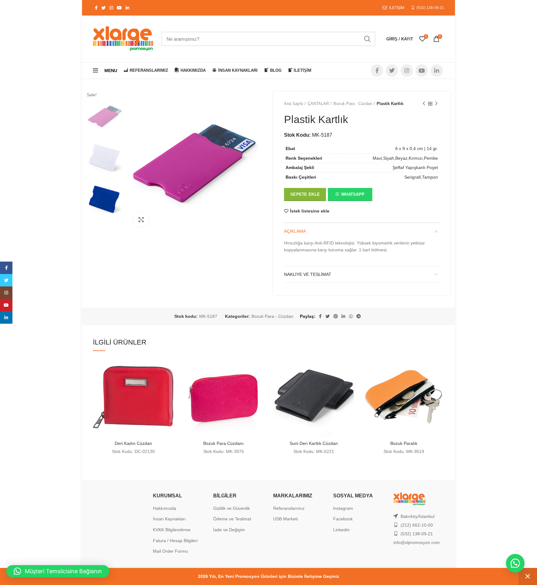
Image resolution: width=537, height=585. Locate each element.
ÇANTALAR (318, 103)
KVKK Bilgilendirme (171, 529)
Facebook (343, 518)
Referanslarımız (289, 508)
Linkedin (341, 529)
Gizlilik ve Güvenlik (231, 508)
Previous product (424, 104)
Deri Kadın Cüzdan (133, 443)
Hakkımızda (164, 508)
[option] (105, 117)
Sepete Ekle (305, 194)
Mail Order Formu (170, 551)
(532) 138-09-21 (430, 8)
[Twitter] (6, 280)
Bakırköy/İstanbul (417, 516)
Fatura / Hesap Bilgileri (175, 540)
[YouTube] (6, 305)
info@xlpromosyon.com (416, 542)
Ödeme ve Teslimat (232, 518)
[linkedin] (6, 317)
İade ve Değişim (229, 529)
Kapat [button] (527, 576)
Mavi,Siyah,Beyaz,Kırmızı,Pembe (405, 158)
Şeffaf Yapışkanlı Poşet (415, 167)
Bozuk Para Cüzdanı (223, 443)
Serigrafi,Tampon (421, 177)
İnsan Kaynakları (169, 518)
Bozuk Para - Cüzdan (352, 103)
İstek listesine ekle (309, 211)
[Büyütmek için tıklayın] (141, 219)
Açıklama (295, 231)
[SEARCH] (367, 39)
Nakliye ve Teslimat (307, 274)
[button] (349, 195)
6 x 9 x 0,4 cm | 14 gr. (416, 148)
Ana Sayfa (293, 103)
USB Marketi (285, 518)
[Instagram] (6, 292)
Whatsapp (353, 194)
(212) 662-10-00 (417, 525)
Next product (436, 104)
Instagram (343, 508)
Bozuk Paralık (403, 443)
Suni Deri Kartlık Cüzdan (314, 443)
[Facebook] (6, 268)
